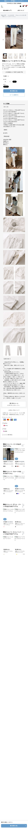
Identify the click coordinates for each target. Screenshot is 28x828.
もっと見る (23, 445)
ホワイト (6, 86)
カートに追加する (14, 94)
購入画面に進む (14, 90)
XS (5, 81)
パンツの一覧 (11, 15)
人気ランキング (20, 10)
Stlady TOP (3, 15)
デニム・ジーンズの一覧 (21, 15)
